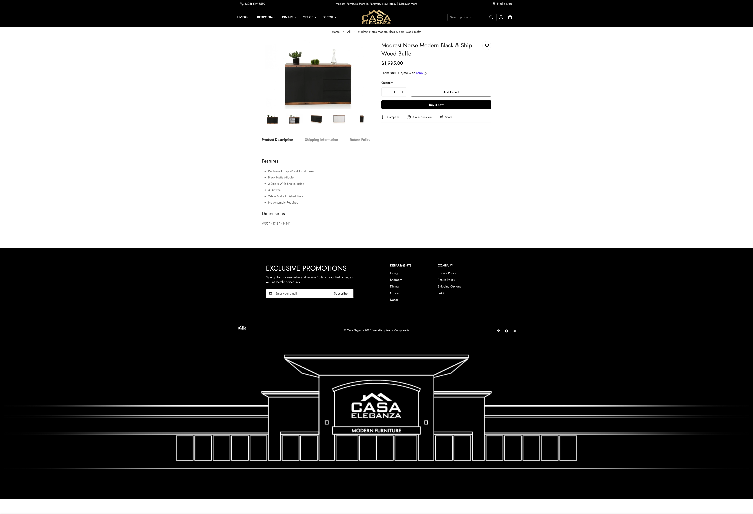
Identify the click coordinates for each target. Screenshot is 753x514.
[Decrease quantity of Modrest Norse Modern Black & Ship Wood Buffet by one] (386, 92)
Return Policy (446, 279)
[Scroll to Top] (745, 492)
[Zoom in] (363, 48)
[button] (510, 17)
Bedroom (265, 17)
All (348, 32)
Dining (287, 17)
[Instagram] (514, 331)
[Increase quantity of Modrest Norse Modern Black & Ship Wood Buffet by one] (402, 92)
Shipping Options (449, 286)
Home (336, 32)
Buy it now (436, 105)
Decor (328, 17)
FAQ (441, 293)
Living (242, 17)
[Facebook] (506, 331)
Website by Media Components (391, 330)
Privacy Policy (447, 273)
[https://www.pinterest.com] (498, 331)
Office (308, 17)
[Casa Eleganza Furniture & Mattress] (376, 17)
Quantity (387, 82)
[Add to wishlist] (486, 45)
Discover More (408, 4)
